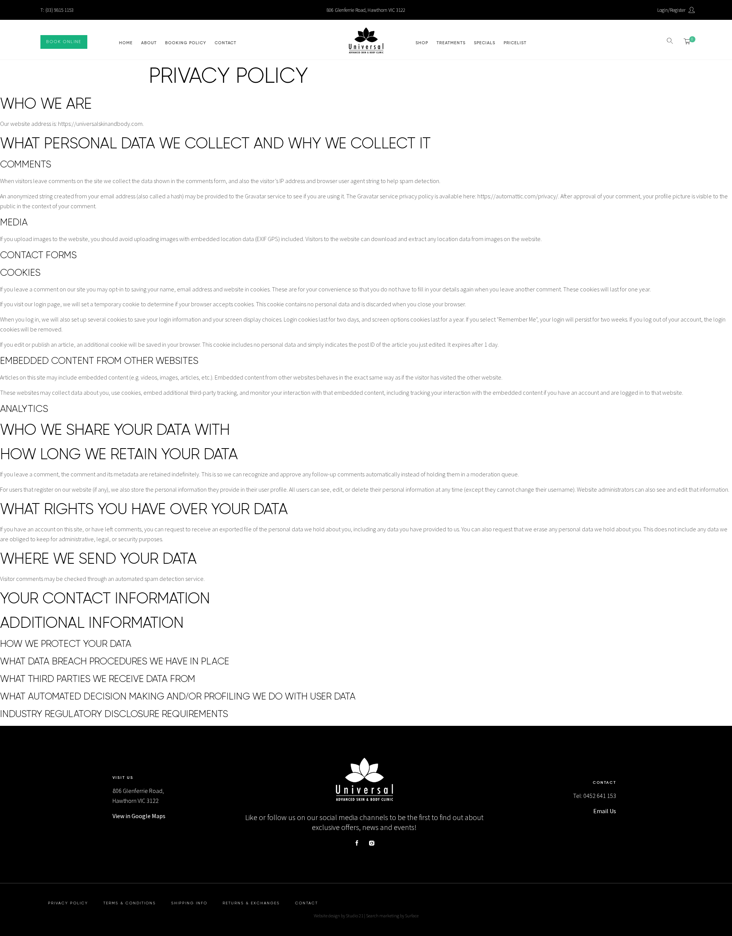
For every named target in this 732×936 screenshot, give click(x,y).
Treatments (451, 42)
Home (126, 42)
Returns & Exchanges (251, 903)
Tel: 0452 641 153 (594, 795)
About (149, 42)
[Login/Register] (692, 9)
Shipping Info (189, 903)
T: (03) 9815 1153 (57, 10)
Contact (225, 42)
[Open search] (670, 41)
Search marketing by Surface (392, 915)
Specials (484, 42)
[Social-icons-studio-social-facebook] (357, 843)
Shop (422, 42)
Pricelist (515, 42)
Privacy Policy (68, 903)
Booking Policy (185, 42)
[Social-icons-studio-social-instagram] (372, 843)
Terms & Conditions (129, 903)
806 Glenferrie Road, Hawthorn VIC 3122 (366, 10)
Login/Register (671, 10)
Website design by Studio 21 (338, 915)
